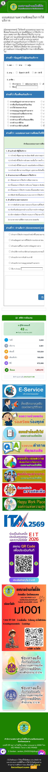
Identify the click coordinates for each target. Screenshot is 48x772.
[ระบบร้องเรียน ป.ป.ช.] (3, 751)
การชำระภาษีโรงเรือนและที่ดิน (21, 120)
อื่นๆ (14, 87)
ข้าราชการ (16, 84)
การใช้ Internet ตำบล (18, 107)
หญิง (29, 65)
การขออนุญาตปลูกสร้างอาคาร (21, 111)
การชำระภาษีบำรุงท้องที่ (18, 126)
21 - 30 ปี (38, 73)
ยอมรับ (34, 767)
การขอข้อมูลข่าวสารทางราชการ (22, 102)
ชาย (19, 65)
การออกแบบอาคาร (16, 117)
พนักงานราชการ (31, 84)
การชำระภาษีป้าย (16, 122)
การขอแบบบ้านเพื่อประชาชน (20, 114)
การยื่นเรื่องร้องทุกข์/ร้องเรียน (20, 105)
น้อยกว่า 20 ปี (23, 73)
